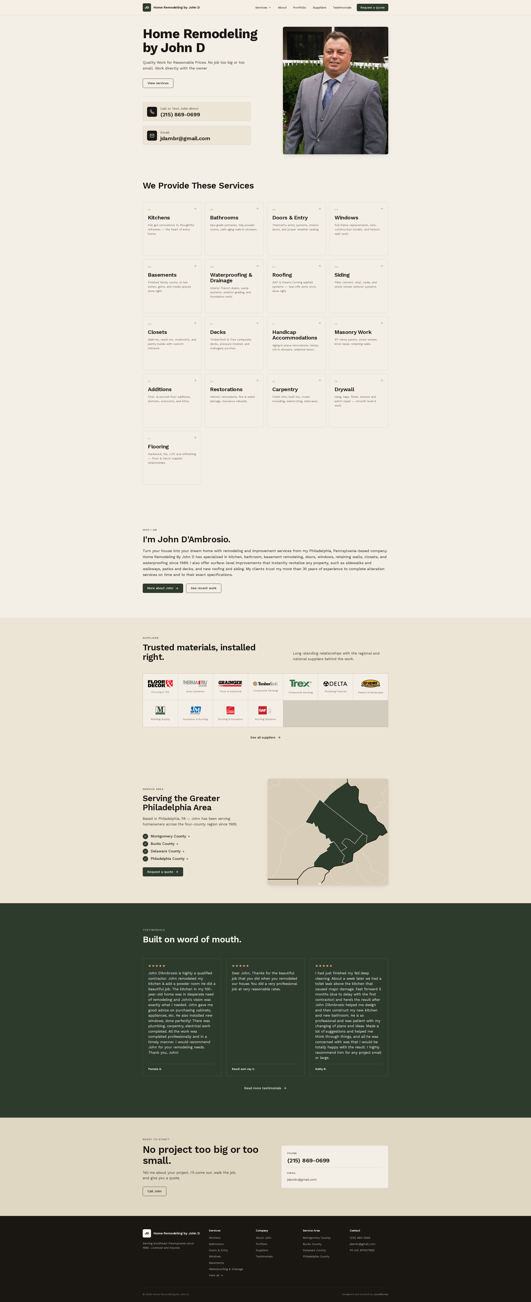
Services (261, 7)
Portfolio (299, 7)
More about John (160, 588)
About (282, 7)
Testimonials (342, 7)
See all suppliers (262, 737)
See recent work (204, 588)
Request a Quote (372, 7)
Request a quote (160, 872)
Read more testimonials (262, 1088)
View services (158, 83)
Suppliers (319, 7)
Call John (154, 1191)
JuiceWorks (381, 1294)
